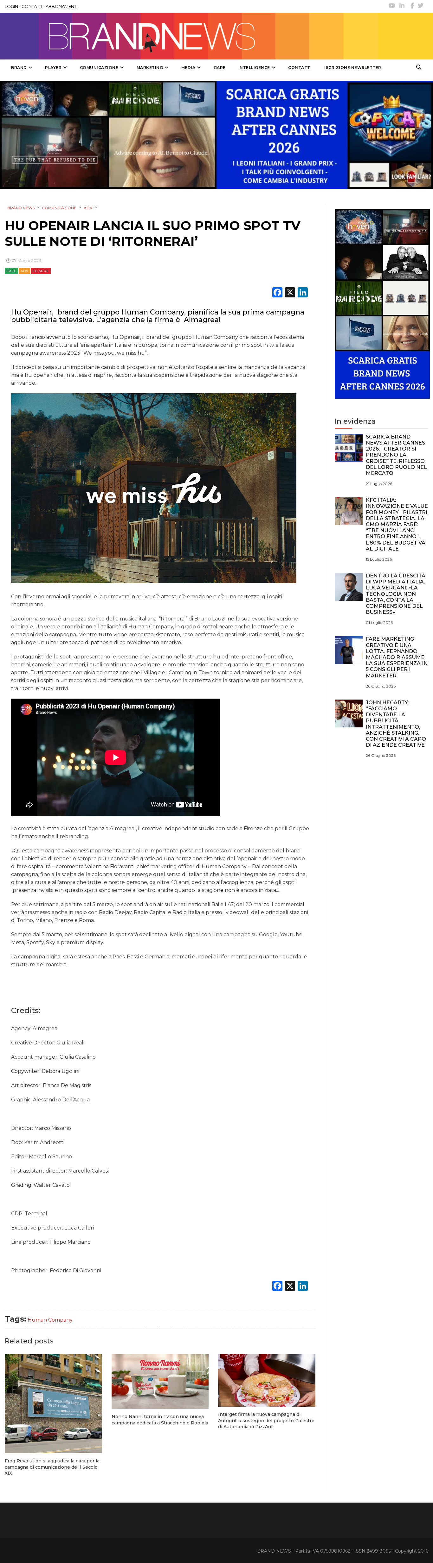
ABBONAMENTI (61, 6)
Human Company (50, 1320)
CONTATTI (32, 6)
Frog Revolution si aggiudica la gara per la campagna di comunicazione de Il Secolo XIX (52, 1467)
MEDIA (188, 67)
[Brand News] (191, 36)
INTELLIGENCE (254, 67)
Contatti (300, 67)
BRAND (19, 67)
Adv (25, 271)
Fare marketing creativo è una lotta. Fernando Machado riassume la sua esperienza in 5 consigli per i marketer (397, 657)
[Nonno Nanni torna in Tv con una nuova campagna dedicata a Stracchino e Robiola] (160, 1381)
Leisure (41, 271)
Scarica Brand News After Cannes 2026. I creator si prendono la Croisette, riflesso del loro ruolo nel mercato (396, 455)
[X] (290, 293)
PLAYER (53, 67)
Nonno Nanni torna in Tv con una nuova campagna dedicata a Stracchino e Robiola (160, 1420)
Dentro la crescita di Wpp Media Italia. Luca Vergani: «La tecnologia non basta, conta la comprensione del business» (395, 594)
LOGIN (11, 6)
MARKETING (150, 67)
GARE (220, 67)
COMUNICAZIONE (99, 67)
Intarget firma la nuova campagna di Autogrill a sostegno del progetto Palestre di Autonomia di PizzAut (266, 1420)
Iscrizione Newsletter (352, 67)
